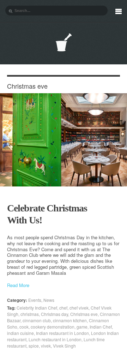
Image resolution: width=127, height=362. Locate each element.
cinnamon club (37, 320)
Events (34, 300)
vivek (46, 346)
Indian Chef (101, 327)
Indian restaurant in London (62, 333)
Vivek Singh (64, 346)
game (82, 327)
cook (24, 327)
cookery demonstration (52, 327)
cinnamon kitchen (70, 320)
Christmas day (54, 314)
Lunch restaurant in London (55, 339)
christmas (29, 314)
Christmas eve (84, 314)
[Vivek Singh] (63, 42)
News (48, 300)
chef (63, 308)
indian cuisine (20, 333)
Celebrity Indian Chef (37, 308)
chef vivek (79, 308)
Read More (18, 285)
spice (34, 346)
